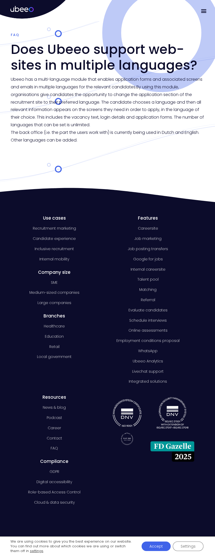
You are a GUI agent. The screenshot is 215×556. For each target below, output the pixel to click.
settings (36, 551)
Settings (188, 546)
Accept (156, 546)
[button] (204, 10)
